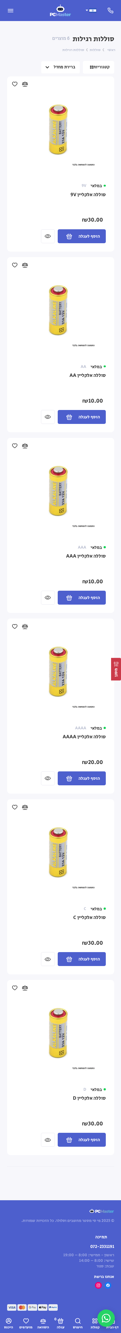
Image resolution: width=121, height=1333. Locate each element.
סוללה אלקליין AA (87, 375)
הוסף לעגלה (89, 236)
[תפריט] (10, 10)
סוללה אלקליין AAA (86, 556)
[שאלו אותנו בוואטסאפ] (106, 1318)
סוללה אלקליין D (89, 1098)
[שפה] (90, 10)
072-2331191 (102, 1247)
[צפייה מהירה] (48, 236)
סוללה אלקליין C (89, 917)
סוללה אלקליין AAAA (84, 737)
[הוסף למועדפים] (14, 84)
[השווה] (24, 84)
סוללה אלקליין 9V (88, 195)
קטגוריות (101, 67)
